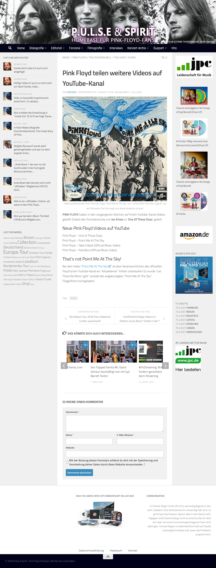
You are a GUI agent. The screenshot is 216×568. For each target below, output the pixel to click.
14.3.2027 (187, 316)
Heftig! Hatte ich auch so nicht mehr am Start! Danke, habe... (33, 84)
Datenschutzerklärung (91, 550)
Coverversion (43, 243)
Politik (7, 270)
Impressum (116, 550)
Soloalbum (17, 279)
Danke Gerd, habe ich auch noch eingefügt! (31, 70)
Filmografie (95, 48)
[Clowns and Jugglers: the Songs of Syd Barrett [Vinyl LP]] (194, 104)
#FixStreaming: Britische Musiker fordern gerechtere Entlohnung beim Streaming (159, 371)
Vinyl (26, 283)
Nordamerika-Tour (16, 265)
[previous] (64, 365)
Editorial (56, 48)
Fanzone (74, 48)
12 (135, 344)
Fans (42, 253)
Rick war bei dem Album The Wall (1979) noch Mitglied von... (31, 217)
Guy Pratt (35, 257)
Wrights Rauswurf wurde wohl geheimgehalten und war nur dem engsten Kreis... (32, 149)
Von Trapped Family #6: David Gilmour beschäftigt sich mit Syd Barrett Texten (110, 371)
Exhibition (34, 253)
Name (69, 435)
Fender (48, 253)
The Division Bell (100, 57)
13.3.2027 (185, 312)
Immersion (9, 262)
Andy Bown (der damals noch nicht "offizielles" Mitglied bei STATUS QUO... (32, 186)
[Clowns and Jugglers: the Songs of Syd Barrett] (194, 178)
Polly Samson (20, 271)
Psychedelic (8, 275)
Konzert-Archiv (136, 48)
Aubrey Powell (9, 238)
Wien (32, 284)
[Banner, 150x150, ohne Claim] (188, 370)
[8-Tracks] (194, 210)
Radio (15, 275)
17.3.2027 (187, 324)
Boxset (29, 237)
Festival (7, 257)
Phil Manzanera (43, 266)
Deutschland (13, 247)
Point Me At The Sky (95, 266)
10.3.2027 (187, 308)
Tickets (18, 284)
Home (21, 48)
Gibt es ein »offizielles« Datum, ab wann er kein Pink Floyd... (32, 203)
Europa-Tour (15, 252)
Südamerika (8, 284)
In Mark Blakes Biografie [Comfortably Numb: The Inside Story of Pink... (33, 131)
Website (70, 447)
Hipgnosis (46, 257)
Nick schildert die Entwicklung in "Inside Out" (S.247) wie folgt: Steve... (33, 114)
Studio (47, 279)
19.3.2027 (185, 328)
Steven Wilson (29, 279)
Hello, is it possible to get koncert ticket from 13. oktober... (31, 99)
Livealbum (30, 261)
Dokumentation (31, 247)
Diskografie (36, 48)
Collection (26, 242)
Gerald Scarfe (24, 257)
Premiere (34, 270)
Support (158, 48)
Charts (5, 243)
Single (9, 279)
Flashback (15, 257)
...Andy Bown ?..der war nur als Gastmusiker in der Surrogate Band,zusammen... (30, 167)
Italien (19, 261)
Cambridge (38, 238)
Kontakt (132, 550)
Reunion (37, 275)
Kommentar (72, 412)
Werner (72, 92)
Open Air (33, 266)
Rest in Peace (26, 275)
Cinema (13, 243)
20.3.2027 (189, 332)
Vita (174, 48)
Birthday (19, 237)
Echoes (41, 247)
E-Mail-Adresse (125, 435)
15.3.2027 (185, 320)
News (66, 57)
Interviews (116, 48)
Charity (46, 238)
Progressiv (45, 270)
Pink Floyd (79, 57)
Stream (74, 298)
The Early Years (125, 57)
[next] (165, 365)
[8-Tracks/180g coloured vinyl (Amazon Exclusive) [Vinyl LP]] (194, 137)
